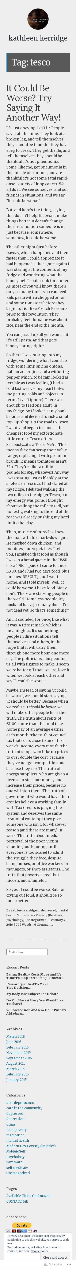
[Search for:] (27, 951)
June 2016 (13, 1042)
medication (15, 1135)
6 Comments (43, 924)
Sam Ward (14, 1162)
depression (15, 1119)
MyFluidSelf (15, 1151)
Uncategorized (35, 920)
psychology (14, 920)
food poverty (16, 1130)
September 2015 (19, 1058)
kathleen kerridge (38, 38)
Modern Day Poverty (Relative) (39, 915)
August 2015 (16, 1063)
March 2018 (15, 1037)
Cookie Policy (39, 1251)
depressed (48, 910)
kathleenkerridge (24, 910)
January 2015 (16, 1080)
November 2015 (18, 1053)
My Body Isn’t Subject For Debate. (32, 994)
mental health (17, 1140)
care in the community (24, 1108)
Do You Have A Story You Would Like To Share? (34, 1002)
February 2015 (17, 1074)
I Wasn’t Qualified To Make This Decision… (27, 986)
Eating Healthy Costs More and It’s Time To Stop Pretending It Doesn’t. (35, 976)
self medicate (17, 1168)
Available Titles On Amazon (28, 1196)
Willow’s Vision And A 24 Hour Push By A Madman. (36, 1011)
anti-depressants (20, 1103)
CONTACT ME (17, 1201)
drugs (11, 1124)
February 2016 (17, 1047)
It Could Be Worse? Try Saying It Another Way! (33, 102)
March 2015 (15, 1069)
